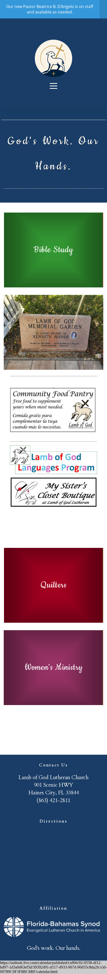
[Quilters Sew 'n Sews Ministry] (53, 622)
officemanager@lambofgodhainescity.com (53, 808)
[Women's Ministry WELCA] (53, 705)
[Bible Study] (53, 287)
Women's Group (53, 740)
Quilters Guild (53, 719)
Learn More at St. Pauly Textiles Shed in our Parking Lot (53, 522)
